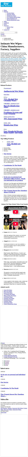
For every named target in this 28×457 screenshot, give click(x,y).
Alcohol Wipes (10, 13)
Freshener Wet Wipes (9, 298)
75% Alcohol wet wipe (13, 144)
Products (6, 11)
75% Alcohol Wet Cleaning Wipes (11, 100)
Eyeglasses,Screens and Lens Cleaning (13, 113)
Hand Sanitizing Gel (12, 18)
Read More (6, 94)
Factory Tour (10, 27)
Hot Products (4, 408)
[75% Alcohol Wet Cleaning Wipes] (5, 97)
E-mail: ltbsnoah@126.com (10, 356)
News (8, 28)
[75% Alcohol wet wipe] (10, 141)
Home (5, 10)
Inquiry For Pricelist (5, 407)
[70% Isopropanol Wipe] (9, 116)
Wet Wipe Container (13, 58)
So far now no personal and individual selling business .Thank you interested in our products (14, 178)
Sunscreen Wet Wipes (17, 408)
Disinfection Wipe (11, 125)
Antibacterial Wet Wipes (14, 91)
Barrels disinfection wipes (13, 20)
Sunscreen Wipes (17, 409)
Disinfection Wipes (11, 15)
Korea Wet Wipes (8, 293)
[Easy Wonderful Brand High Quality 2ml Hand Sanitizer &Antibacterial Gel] (5, 129)
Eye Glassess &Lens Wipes (13, 17)
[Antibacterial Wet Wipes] (7, 88)
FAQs (5, 24)
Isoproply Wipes (11, 14)
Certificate (6, 22)
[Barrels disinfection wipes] (11, 103)
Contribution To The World (12, 165)
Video (5, 21)
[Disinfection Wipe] (7, 123)
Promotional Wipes (8, 299)
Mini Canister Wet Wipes (10, 295)
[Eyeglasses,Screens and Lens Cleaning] (11, 110)
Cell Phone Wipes (8, 297)
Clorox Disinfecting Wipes (10, 304)
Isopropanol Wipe (8, 302)
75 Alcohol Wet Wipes (9, 294)
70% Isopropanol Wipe (13, 119)
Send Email (3, 412)
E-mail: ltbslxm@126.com (10, 355)
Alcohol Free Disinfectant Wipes (14, 60)
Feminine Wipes (8, 301)
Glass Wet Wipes (8, 290)
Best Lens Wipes (8, 291)
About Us (6, 25)
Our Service (7, 154)
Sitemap (10, 408)
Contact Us (6, 29)
